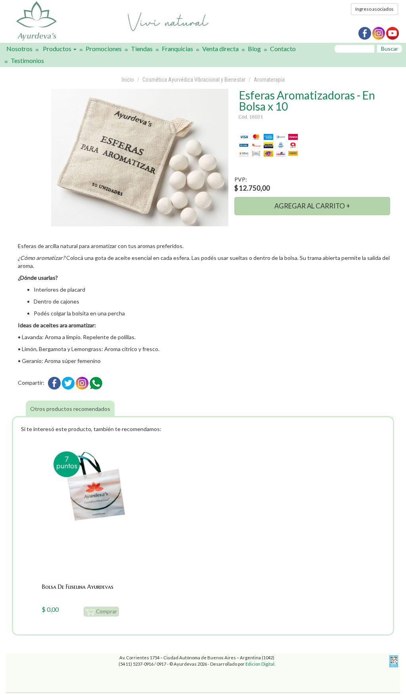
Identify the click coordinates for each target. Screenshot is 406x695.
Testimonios (27, 60)
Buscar (389, 48)
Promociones (104, 48)
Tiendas (142, 48)
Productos (58, 48)
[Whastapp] (96, 382)
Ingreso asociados (374, 9)
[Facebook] (54, 382)
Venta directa (220, 48)
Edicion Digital (259, 663)
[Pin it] (82, 382)
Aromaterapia (269, 79)
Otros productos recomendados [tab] (70, 408)
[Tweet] (68, 382)
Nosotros (19, 48)
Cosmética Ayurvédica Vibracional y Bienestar (193, 79)
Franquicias (177, 48)
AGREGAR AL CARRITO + (312, 206)
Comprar (106, 611)
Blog (254, 48)
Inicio (128, 79)
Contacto (283, 48)
